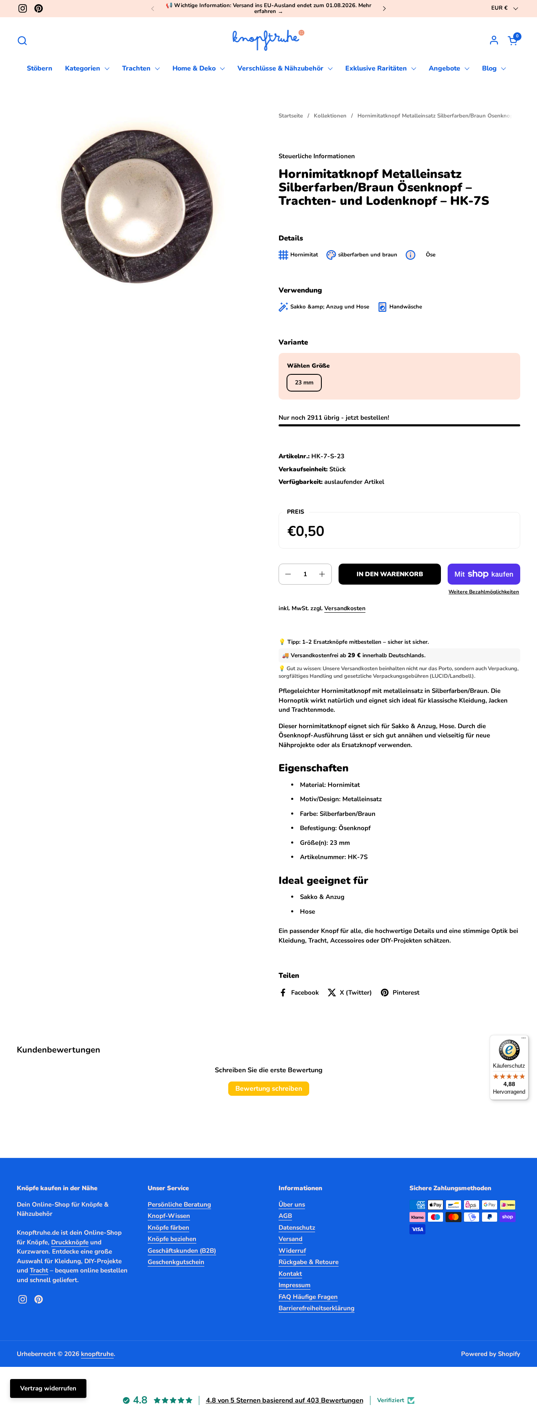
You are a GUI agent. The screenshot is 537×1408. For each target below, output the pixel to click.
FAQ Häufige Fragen (308, 1297)
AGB (285, 1216)
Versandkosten (344, 608)
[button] (22, 40)
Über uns (292, 1204)
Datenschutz (297, 1227)
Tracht (39, 1270)
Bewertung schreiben (268, 1088)
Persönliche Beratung (179, 1204)
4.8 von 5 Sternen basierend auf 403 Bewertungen (284, 1400)
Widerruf (292, 1250)
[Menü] (524, 1040)
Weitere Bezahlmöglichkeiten (483, 591)
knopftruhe (97, 1354)
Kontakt (290, 1274)
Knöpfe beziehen (172, 1239)
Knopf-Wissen (169, 1216)
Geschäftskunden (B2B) (182, 1250)
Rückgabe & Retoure (309, 1262)
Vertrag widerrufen (48, 1388)
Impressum (294, 1285)
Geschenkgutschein (176, 1262)
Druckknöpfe (70, 1242)
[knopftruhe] (269, 40)
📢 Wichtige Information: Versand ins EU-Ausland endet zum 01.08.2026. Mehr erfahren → (268, 9)
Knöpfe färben (168, 1227)
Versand (290, 1239)
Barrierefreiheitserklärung (317, 1308)
